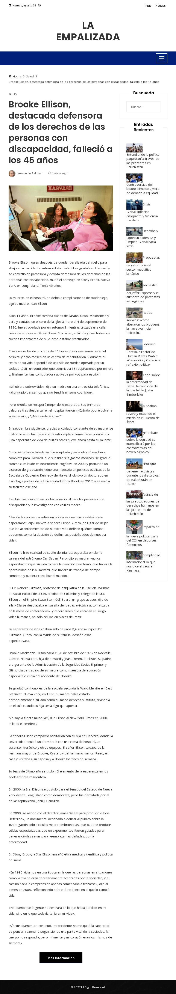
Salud (13, 94)
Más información (60, 958)
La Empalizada (88, 31)
